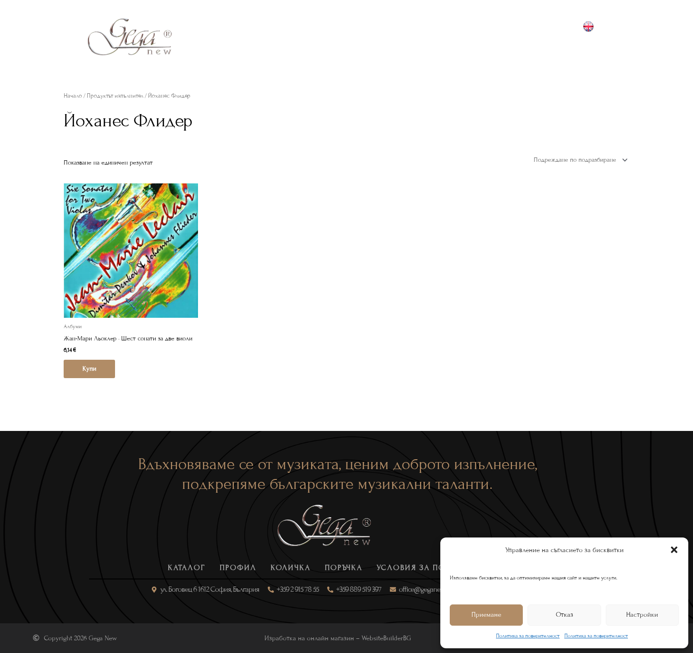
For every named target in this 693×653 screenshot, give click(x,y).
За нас (440, 36)
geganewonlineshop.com (599, 47)
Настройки (642, 615)
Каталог (207, 36)
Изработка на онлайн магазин (309, 638)
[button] (674, 549)
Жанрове (256, 36)
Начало (73, 95)
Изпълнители (385, 36)
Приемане (486, 615)
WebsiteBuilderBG (386, 638)
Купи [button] (89, 368)
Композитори (317, 36)
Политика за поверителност (528, 635)
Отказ (564, 615)
